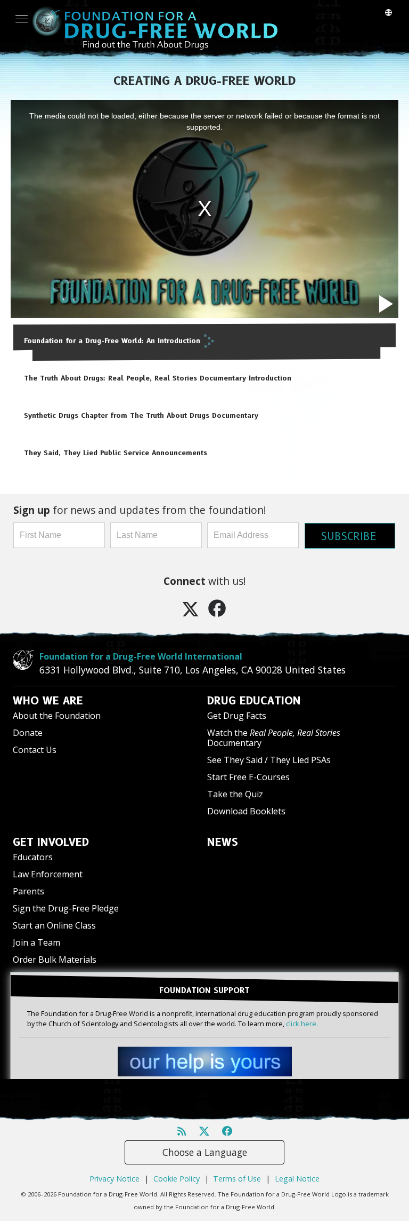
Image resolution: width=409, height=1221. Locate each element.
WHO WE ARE (48, 700)
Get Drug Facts (236, 716)
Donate (28, 733)
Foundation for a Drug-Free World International (140, 656)
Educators (33, 857)
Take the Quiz (235, 794)
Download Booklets (246, 811)
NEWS (222, 842)
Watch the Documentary (273, 738)
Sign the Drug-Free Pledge (66, 908)
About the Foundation (57, 716)
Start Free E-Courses (248, 777)
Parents (28, 891)
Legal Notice (297, 1179)
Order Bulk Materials (54, 959)
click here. (302, 1023)
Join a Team (36, 942)
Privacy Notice (114, 1179)
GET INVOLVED (51, 842)
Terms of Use (237, 1179)
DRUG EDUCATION (254, 700)
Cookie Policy (176, 1179)
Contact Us (34, 750)
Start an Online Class (54, 925)
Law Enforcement (48, 874)
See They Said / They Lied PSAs (269, 760)
